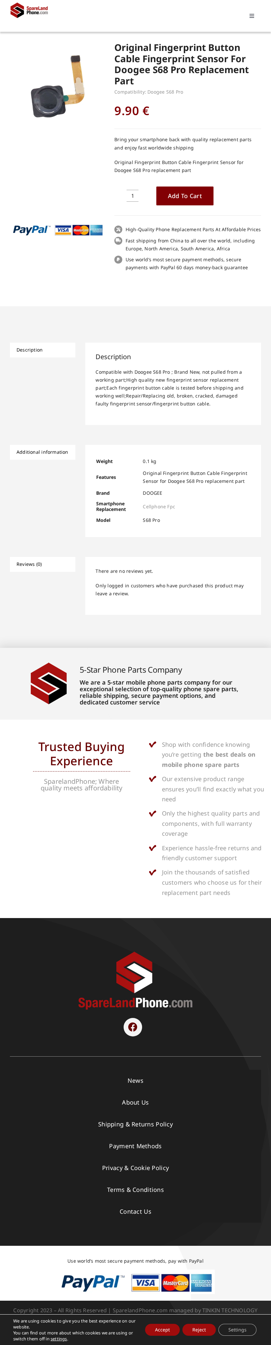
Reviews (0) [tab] (29, 564)
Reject (199, 1329)
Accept (162, 1329)
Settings (237, 1329)
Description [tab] (30, 350)
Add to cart (185, 196)
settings (59, 1339)
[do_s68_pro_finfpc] (57, 86)
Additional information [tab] (42, 452)
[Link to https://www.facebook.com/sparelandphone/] (133, 1027)
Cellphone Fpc (159, 506)
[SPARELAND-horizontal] (135, 953)
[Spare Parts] (31, 4)
